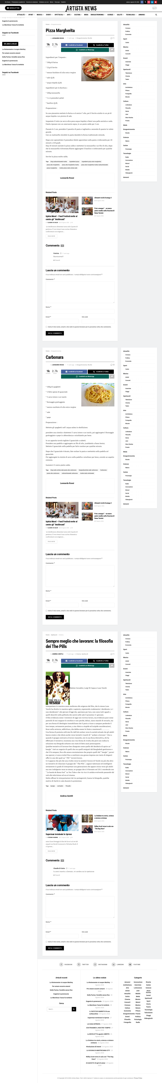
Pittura (127, 90)
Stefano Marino (53, 837)
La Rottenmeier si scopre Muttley (13, 49)
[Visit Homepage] (81, 8)
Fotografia (128, 94)
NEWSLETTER (14, 8)
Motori (127, 163)
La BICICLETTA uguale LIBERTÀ (98, 1034)
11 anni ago (70, 38)
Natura (127, 141)
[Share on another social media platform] (112, 50)
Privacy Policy (138, 1078)
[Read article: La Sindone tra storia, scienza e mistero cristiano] (87, 819)
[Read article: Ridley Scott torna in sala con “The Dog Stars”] (87, 829)
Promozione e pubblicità (18, 2)
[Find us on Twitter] (145, 2)
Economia (128, 34)
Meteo (51, 2)
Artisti (127, 50)
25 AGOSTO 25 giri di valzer (95, 1063)
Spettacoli (59, 15)
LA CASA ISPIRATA (93, 1024)
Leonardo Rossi (58, 38)
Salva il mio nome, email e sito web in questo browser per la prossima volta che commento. (79, 327)
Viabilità (63, 2)
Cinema (127, 76)
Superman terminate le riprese (59, 834)
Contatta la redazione (32, 2)
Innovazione (129, 160)
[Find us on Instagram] (148, 2)
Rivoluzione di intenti (93, 1047)
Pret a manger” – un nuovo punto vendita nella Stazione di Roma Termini (104, 210)
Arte (68, 15)
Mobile (127, 170)
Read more (52, 236)
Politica (127, 31)
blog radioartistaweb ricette (59, 161)
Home (47, 24)
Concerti (127, 54)
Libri (126, 114)
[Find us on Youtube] (155, 2)
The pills (68, 786)
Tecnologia (130, 15)
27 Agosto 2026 (64, 837)
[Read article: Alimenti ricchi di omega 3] (87, 201)
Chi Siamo (7, 2)
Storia (127, 111)
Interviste (128, 62)
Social (127, 166)
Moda (86, 15)
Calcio (127, 42)
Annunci (142, 15)
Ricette (90, 38)
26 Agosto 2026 (99, 821)
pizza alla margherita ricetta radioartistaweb (94, 165)
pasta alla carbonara (53, 473)
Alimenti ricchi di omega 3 (103, 198)
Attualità (21, 15)
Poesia (127, 120)
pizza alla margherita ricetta (70, 165)
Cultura (77, 15)
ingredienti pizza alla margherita (91, 161)
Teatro (127, 79)
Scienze (110, 15)
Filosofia (127, 108)
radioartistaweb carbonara (70, 473)
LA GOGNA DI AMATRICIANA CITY (98, 1050)
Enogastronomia (97, 15)
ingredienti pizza (74, 161)
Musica (39, 15)
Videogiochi (128, 173)
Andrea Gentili (57, 654)
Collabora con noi (44, 2)
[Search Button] (156, 14)
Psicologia (128, 149)
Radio (127, 157)
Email (48, 317)
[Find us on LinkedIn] (152, 2)
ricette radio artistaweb (87, 473)
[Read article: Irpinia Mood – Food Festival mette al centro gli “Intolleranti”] (62, 205)
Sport (30, 15)
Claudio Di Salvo (53, 222)
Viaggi (127, 65)
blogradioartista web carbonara (88, 470)
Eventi (48, 15)
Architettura (128, 87)
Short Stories (129, 117)
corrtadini (60, 786)
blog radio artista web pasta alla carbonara (63, 470)
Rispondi (57, 260)
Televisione (128, 73)
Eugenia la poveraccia (10, 21)
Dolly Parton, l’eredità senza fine (13, 57)
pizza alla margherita (53, 165)
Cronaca (127, 28)
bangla (53, 786)
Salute (119, 15)
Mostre (127, 97)
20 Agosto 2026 (99, 200)
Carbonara (103, 470)
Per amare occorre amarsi (11, 53)
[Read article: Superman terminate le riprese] (62, 823)
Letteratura (128, 105)
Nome (48, 307)
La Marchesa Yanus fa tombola (13, 25)
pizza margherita (52, 168)
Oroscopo (57, 2)
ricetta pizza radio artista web (68, 168)
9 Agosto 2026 (99, 216)
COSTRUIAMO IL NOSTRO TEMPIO (98, 1028)
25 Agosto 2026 (99, 831)
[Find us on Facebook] (142, 2)
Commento (50, 279)
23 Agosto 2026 (64, 222)
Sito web (85, 317)
